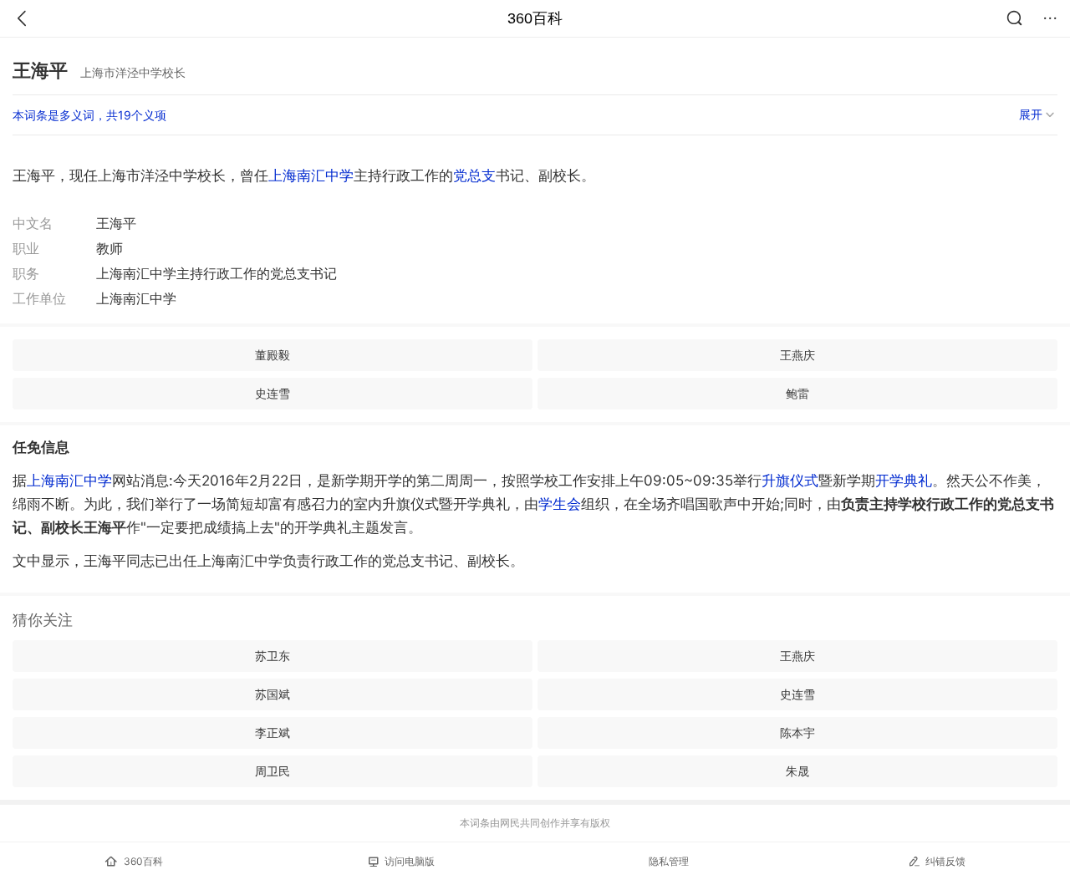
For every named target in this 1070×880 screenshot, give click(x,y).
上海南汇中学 (311, 175)
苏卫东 (272, 656)
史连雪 (272, 393)
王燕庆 (797, 355)
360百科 (535, 18)
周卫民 (272, 771)
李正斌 (272, 732)
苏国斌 (272, 694)
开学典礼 (903, 480)
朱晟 (797, 771)
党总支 (474, 175)
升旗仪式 (790, 480)
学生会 (559, 504)
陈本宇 (797, 732)
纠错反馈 (945, 861)
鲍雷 (797, 393)
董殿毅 (272, 355)
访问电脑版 (410, 861)
